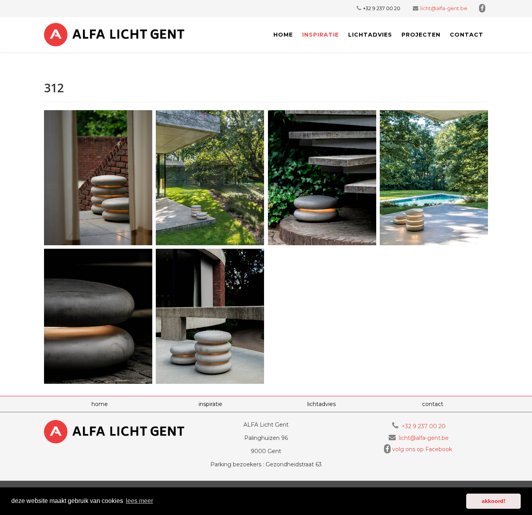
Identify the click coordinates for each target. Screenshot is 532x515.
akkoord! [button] (494, 501)
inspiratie (320, 34)
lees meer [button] (139, 500)
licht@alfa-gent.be (443, 8)
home (100, 404)
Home (283, 34)
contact (466, 34)
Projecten (421, 34)
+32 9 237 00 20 (381, 8)
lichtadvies (370, 34)
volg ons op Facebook (422, 449)
